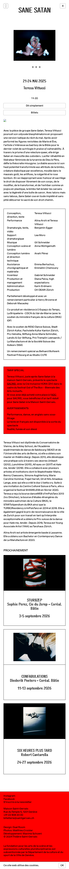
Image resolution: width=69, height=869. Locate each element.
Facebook (9, 799)
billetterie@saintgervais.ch (19, 818)
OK (62, 865)
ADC (53, 394)
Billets (34, 112)
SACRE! (11, 383)
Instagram (9, 795)
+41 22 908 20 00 (13, 814)
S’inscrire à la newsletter (18, 802)
